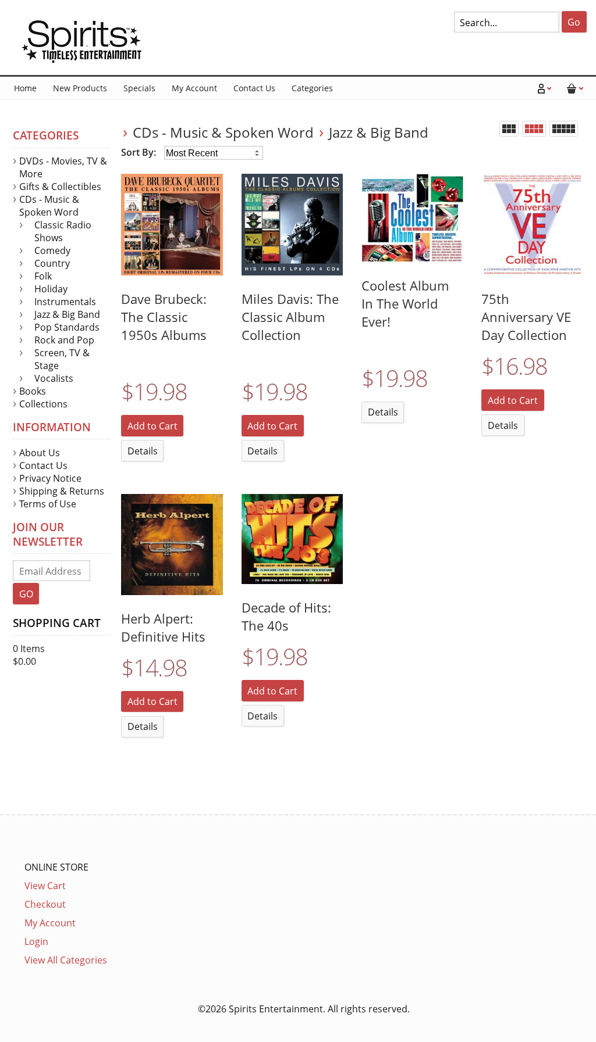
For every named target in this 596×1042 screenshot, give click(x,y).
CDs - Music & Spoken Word (223, 132)
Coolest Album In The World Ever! (405, 304)
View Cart (45, 885)
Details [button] (142, 451)
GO (26, 594)
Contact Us (254, 88)
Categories (312, 88)
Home (25, 88)
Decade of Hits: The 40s (286, 617)
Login (36, 941)
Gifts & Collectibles (60, 186)
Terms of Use (47, 503)
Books (32, 391)
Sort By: (139, 152)
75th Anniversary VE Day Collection (526, 317)
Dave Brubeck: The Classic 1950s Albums (164, 317)
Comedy (52, 250)
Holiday (51, 288)
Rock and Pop (64, 340)
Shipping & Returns (61, 491)
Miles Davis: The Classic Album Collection (290, 317)
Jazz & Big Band (378, 132)
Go (573, 22)
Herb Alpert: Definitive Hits (163, 628)
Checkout (45, 904)
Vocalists (53, 378)
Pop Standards (67, 327)
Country (52, 263)
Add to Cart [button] (152, 426)
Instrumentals (65, 301)
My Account (194, 88)
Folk (43, 276)
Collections (43, 404)
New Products (80, 88)
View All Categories (65, 960)
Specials (139, 88)
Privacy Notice (50, 478)
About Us (39, 452)
